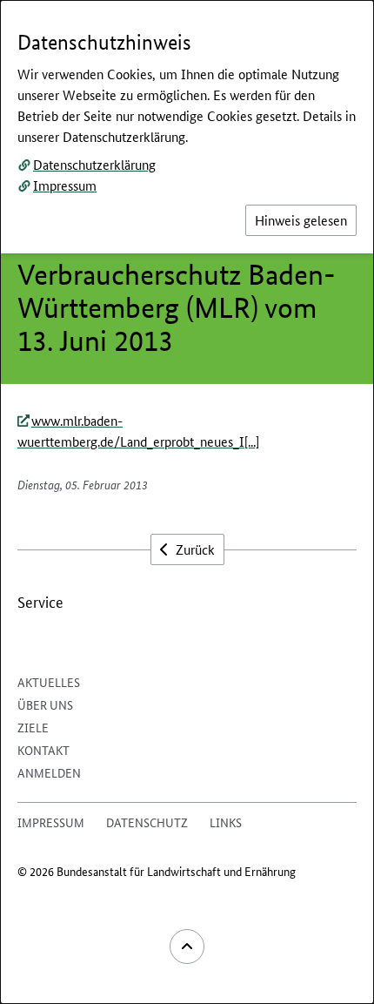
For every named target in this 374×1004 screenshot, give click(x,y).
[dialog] (187, 502)
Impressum (65, 185)
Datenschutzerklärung (94, 164)
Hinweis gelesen (301, 220)
